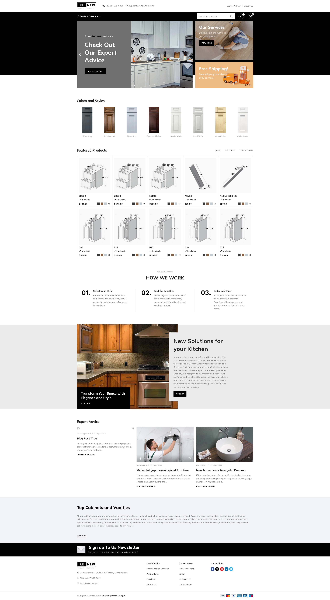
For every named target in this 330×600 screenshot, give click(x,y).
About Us (151, 584)
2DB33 (117, 196)
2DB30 (82, 196)
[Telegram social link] (231, 569)
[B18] (200, 227)
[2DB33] (129, 175)
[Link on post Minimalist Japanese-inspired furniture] (165, 444)
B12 (116, 247)
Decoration (201, 465)
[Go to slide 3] (137, 85)
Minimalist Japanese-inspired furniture (163, 470)
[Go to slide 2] (134, 85)
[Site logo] (86, 5)
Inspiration (142, 465)
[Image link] (86, 565)
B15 (151, 247)
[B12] (129, 227)
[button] (80, 54)
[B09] (94, 227)
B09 (81, 247)
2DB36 (152, 196)
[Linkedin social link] (226, 569)
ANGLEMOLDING (228, 196)
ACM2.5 (188, 196)
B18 (187, 247)
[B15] (165, 227)
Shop (182, 574)
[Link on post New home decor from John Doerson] (224, 444)
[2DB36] (165, 175)
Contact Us (184, 579)
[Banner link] (224, 40)
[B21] (235, 227)
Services (151, 579)
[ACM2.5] (200, 175)
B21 (222, 247)
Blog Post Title (87, 438)
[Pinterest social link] (222, 569)
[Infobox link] (87, 122)
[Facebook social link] (212, 569)
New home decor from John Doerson (221, 470)
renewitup (147, 458)
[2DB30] (94, 175)
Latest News (185, 584)
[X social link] (217, 569)
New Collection (186, 568)
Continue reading (86, 454)
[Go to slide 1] (132, 85)
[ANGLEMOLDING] (235, 175)
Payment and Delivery (158, 568)
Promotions (152, 574)
